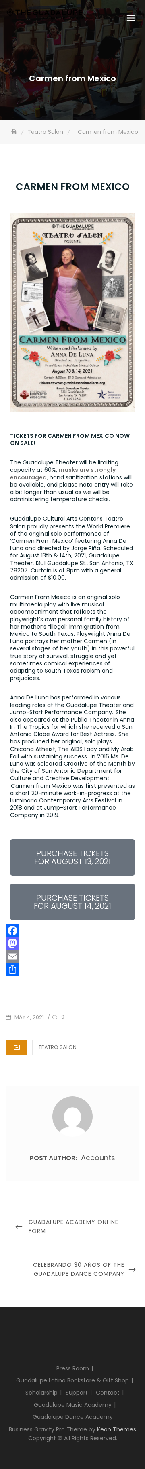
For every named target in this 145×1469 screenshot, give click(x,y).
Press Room (72, 1368)
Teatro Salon (58, 1047)
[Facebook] (72, 930)
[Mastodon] (72, 943)
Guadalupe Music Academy (73, 1405)
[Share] (72, 969)
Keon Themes (116, 1429)
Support (77, 1393)
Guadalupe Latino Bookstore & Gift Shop (72, 1380)
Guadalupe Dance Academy (73, 1417)
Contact (108, 1393)
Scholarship (41, 1393)
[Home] (15, 132)
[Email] (72, 956)
